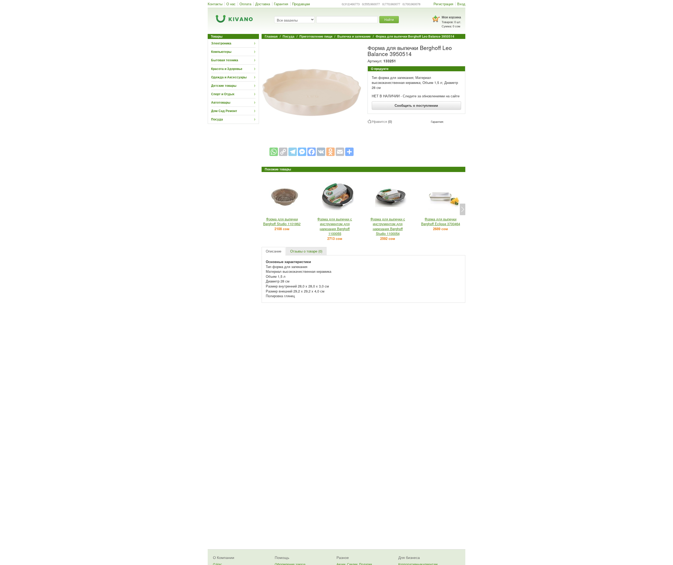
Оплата (245, 4)
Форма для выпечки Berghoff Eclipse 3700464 (440, 221)
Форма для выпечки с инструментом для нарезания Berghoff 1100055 (334, 226)
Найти (389, 19)
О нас (231, 4)
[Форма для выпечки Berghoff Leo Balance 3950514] (311, 92)
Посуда (217, 119)
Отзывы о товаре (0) (306, 251)
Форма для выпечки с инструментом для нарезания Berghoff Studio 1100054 (387, 226)
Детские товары (223, 85)
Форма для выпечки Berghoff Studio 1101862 (281, 221)
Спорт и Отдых (222, 94)
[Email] (340, 152)
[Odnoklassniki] (330, 152)
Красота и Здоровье (226, 68)
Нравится (379, 121)
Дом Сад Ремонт (224, 110)
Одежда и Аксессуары (229, 77)
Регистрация (443, 4)
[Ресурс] (349, 152)
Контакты (215, 4)
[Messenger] (302, 152)
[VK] (321, 152)
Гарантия (281, 4)
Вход (461, 4)
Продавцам (301, 4)
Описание (273, 251)
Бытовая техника (224, 60)
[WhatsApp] (273, 152)
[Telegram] (292, 152)
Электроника (221, 43)
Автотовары (220, 102)
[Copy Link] (283, 152)
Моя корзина (451, 17)
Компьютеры (221, 51)
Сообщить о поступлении (416, 105)
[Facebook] (311, 152)
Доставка (262, 4)
